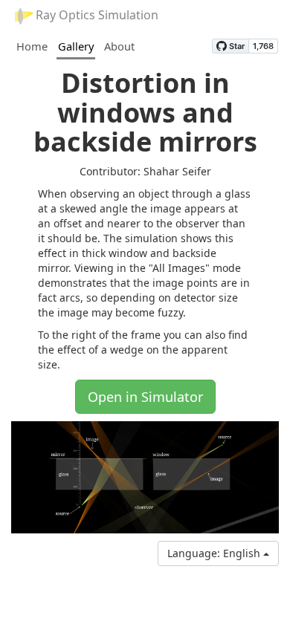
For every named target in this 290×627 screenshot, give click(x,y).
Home (32, 46)
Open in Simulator (145, 397)
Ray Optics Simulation (95, 15)
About (119, 46)
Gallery (76, 46)
